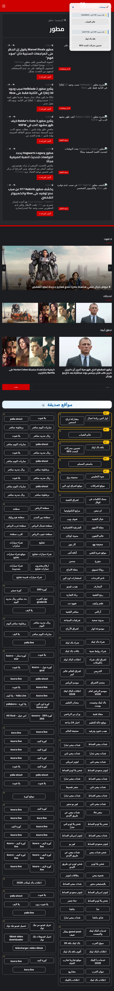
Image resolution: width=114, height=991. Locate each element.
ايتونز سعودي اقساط (98, 770)
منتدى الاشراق (98, 682)
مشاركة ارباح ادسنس (72, 421)
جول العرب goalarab (42, 600)
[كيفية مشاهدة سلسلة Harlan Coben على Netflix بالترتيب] (57, 313)
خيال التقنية (97, 519)
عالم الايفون (98, 535)
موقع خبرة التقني (97, 552)
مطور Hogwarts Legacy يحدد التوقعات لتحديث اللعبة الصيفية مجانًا (31, 157)
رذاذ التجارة (72, 594)
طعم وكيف (97, 603)
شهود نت (72, 603)
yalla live (29, 642)
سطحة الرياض (42, 507)
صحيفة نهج (97, 544)
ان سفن (98, 510)
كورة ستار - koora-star (16, 657)
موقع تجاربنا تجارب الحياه (72, 961)
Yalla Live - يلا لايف (16, 695)
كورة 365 (42, 589)
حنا (97, 909)
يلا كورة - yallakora (16, 704)
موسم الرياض (72, 682)
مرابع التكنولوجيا (72, 510)
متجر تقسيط (72, 787)
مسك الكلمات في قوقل (97, 501)
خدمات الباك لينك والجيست (97, 932)
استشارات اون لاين (72, 578)
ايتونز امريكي (72, 761)
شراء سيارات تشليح (42, 554)
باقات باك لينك (72, 651)
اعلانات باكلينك (72, 979)
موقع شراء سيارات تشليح (16, 556)
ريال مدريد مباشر (41, 435)
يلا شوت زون (41, 904)
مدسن (72, 561)
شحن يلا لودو (97, 863)
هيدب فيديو (72, 586)
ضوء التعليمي (97, 476)
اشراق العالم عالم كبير (72, 673)
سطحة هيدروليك (16, 517)
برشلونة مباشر (16, 427)
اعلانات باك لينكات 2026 (29, 882)
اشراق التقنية (72, 499)
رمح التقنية (97, 594)
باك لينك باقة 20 (72, 943)
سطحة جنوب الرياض (42, 534)
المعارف (98, 586)
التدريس (98, 671)
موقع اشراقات (98, 485)
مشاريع (72, 971)
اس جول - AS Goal (16, 715)
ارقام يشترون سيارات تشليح (42, 567)
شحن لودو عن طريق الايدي (72, 865)
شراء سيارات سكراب (16, 544)
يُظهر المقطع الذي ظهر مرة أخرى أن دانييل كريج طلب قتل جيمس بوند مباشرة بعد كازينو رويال (87, 372)
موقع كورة (29, 796)
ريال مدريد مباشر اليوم (41, 624)
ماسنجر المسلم (85, 463)
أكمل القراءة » (45, 77)
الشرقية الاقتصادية (72, 527)
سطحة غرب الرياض (16, 525)
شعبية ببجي (97, 875)
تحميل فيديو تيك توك (16, 925)
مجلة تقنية (98, 714)
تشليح (42, 542)
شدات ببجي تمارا (72, 744)
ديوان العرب (98, 971)
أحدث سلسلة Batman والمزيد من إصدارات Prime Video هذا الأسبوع (69, 286)
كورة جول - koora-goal (42, 669)
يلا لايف (29, 610)
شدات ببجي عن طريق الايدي (72, 814)
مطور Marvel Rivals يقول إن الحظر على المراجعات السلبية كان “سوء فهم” (30, 53)
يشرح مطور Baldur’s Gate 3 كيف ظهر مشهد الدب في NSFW (32, 123)
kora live (16, 732)
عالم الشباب (85, 434)
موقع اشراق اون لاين (72, 485)
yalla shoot (16, 418)
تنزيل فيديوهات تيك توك (42, 938)
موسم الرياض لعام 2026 (98, 693)
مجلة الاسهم (98, 527)
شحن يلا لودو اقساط (72, 770)
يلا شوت (42, 418)
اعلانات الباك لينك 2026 (72, 693)
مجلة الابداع (72, 569)
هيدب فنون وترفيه (98, 730)
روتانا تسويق (98, 569)
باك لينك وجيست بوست (98, 704)
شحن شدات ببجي (97, 852)
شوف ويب (72, 519)
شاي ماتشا (97, 917)
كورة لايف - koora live (42, 845)
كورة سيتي (16, 590)
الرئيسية (59, 20)
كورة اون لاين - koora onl (41, 706)
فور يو (72, 843)
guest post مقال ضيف (72, 933)
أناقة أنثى (72, 552)
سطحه (16, 508)
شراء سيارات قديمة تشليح (29, 577)
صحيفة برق (72, 477)
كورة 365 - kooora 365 (42, 717)
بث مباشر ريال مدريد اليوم (16, 600)
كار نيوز (72, 544)
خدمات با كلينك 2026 (97, 961)
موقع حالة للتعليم (97, 722)
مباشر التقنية (72, 611)
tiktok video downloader (16, 938)
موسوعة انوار (97, 628)
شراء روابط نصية (97, 651)
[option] (57, 268)
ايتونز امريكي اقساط (72, 835)
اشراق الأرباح (72, 628)
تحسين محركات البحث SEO (72, 450)
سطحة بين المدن (42, 517)
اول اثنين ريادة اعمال (97, 418)
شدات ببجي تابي (72, 753)
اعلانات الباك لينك (72, 659)
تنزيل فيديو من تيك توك (42, 926)
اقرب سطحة (16, 534)
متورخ (98, 561)
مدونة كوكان (72, 535)
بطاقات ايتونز (72, 875)
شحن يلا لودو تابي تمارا (72, 825)
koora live (16, 678)
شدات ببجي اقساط (97, 744)
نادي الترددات (97, 578)
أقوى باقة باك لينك (72, 951)
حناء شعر (72, 900)
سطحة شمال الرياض (42, 525)
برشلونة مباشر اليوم (16, 623)
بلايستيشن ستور (98, 883)
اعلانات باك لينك (98, 979)
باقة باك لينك (97, 447)
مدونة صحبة (98, 620)
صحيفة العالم (72, 730)
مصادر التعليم (72, 702)
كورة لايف (42, 741)
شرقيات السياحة (72, 620)
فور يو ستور (72, 803)
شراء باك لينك (98, 641)
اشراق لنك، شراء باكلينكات (98, 661)
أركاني (98, 611)
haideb (48, 45)
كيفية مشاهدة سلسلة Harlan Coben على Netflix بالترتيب (32, 371)
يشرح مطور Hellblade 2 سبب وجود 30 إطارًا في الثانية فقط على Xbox (31, 91)
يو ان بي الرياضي (72, 714)
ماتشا (72, 909)
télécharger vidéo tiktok (29, 947)
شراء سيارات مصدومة (16, 567)
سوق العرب (98, 943)
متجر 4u (98, 812)
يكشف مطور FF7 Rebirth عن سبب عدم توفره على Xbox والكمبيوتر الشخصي (30, 193)
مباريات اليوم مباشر (42, 427)
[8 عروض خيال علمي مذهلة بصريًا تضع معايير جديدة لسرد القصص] (20, 313)
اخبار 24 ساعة (72, 722)
